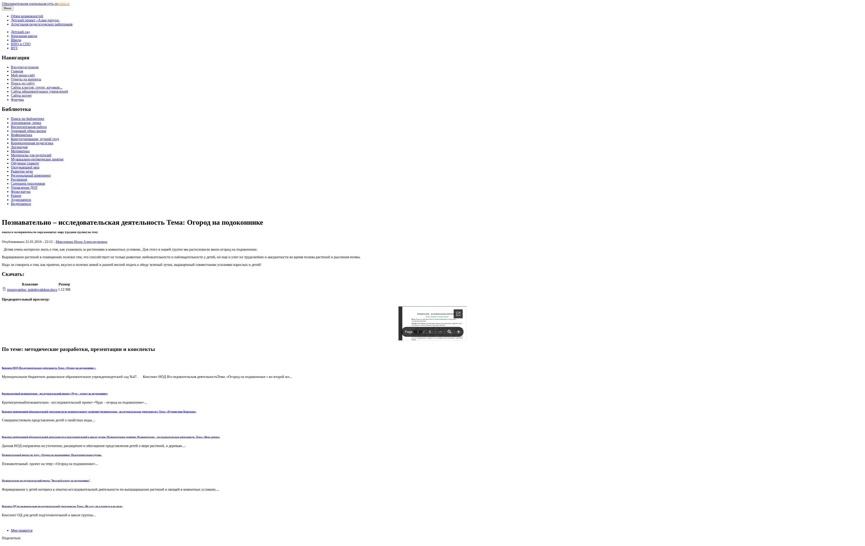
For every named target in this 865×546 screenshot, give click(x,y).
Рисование (19, 179)
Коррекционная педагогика (32, 143)
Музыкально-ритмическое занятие (37, 159)
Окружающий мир (25, 167)
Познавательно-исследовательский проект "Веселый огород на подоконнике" (46, 480)
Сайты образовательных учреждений (39, 91)
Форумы (17, 99)
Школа (16, 40)
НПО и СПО (21, 44)
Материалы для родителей (31, 155)
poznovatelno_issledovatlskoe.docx (32, 290)
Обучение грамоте (25, 163)
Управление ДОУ (24, 187)
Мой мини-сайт (23, 75)
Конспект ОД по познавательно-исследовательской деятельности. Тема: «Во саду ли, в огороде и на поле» (62, 506)
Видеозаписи (21, 204)
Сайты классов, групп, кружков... (36, 87)
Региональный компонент (31, 175)
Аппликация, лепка (26, 123)
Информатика (21, 135)
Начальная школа (24, 36)
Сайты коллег (21, 95)
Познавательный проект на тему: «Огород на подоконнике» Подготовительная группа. (52, 455)
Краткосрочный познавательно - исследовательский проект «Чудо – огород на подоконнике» (55, 393)
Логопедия (19, 147)
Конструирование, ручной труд (35, 139)
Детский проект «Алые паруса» (35, 20)
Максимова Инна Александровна (81, 242)
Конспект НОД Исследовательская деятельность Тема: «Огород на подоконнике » (49, 367)
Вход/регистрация (25, 67)
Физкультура (20, 191)
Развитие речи (22, 171)
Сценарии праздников (28, 183)
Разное (16, 196)
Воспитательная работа (29, 127)
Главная (17, 71)
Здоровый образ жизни (28, 131)
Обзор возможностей (27, 16)
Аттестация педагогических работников (42, 24)
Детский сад (20, 32)
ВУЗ (14, 48)
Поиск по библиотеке (27, 119)
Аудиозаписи (21, 200)
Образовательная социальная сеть (36, 4)
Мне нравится (21, 530)
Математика (20, 151)
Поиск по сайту (23, 83)
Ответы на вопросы (26, 79)
